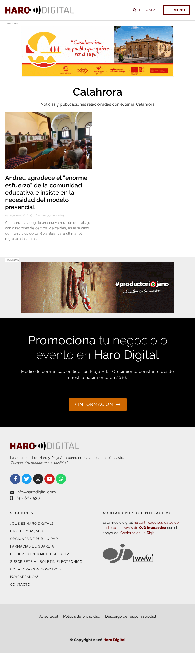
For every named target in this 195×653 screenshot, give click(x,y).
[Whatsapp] (61, 479)
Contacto (20, 584)
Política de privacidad (81, 616)
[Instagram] (38, 479)
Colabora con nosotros (35, 569)
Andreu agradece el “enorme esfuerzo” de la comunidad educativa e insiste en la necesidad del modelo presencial (46, 192)
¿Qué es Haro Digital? (32, 523)
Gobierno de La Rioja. (137, 533)
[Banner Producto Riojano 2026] (97, 309)
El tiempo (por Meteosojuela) (40, 554)
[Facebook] (15, 479)
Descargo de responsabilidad (130, 616)
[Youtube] (49, 479)
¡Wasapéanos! (24, 577)
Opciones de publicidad (34, 539)
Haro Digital (114, 639)
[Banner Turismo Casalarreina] (97, 73)
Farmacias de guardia (32, 546)
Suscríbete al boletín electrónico (46, 562)
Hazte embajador (28, 531)
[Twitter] (27, 479)
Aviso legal (48, 616)
